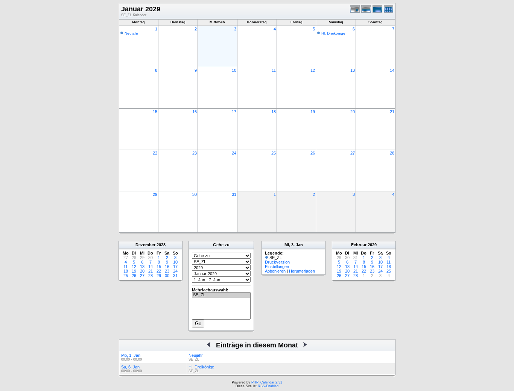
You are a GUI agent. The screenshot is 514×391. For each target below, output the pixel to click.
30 (194, 194)
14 (392, 70)
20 (352, 111)
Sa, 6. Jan (130, 367)
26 (312, 153)
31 (234, 194)
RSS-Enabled (268, 386)
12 (312, 70)
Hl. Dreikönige (333, 33)
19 (312, 111)
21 (392, 111)
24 (234, 153)
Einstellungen (277, 266)
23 (194, 153)
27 (352, 153)
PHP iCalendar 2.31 (266, 382)
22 (155, 153)
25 (273, 153)
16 (194, 111)
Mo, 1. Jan (130, 355)
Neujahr (131, 33)
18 (273, 111)
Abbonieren (275, 271)
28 (392, 153)
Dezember (145, 244)
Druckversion (277, 262)
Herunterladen (302, 271)
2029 (372, 244)
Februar (358, 244)
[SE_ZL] (221, 295)
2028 (161, 244)
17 (234, 111)
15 (155, 111)
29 (155, 194)
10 (234, 70)
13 (352, 70)
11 (274, 70)
